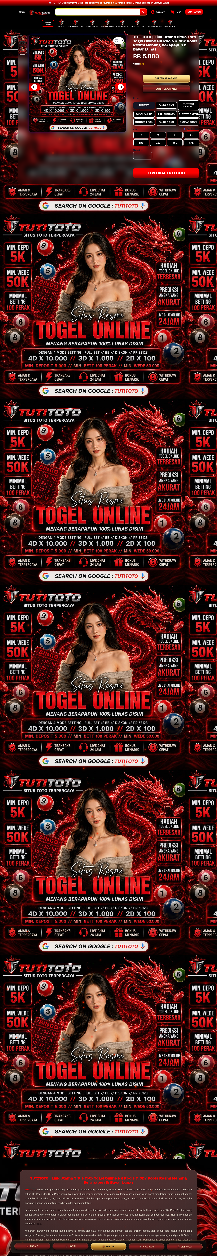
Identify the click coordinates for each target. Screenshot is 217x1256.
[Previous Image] (34, 87)
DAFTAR (110, 1247)
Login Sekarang (166, 89)
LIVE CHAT (186, 1246)
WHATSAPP (148, 1247)
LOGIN (72, 1247)
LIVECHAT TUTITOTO (166, 173)
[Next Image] (120, 87)
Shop (22, 12)
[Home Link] (40, 12)
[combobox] (97, 12)
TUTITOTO (30, 1189)
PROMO (34, 1247)
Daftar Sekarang (166, 78)
